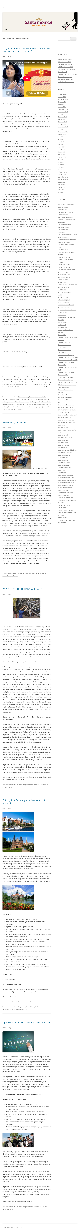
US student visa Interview (66, 510)
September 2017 (63, 132)
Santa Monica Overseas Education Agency (26, 407)
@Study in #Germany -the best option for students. (24, 801)
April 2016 (61, 167)
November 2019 (63, 112)
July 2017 (60, 137)
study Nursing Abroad (65, 488)
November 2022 (63, 99)
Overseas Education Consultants (18, 402)
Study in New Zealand (65, 452)
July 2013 (60, 192)
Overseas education (27, 399)
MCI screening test (64, 300)
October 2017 (62, 129)
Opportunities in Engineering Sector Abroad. (26, 1022)
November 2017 (63, 127)
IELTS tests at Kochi (64, 275)
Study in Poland (63, 460)
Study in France (63, 442)
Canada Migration (63, 227)
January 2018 (62, 124)
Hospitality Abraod (64, 267)
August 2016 (62, 157)
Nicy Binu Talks (62, 322)
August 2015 (62, 187)
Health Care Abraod (64, 265)
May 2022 (61, 104)
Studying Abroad (63, 490)
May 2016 (61, 164)
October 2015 (62, 182)
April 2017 (61, 144)
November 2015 (63, 179)
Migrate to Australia (64, 307)
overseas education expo (66, 355)
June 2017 (61, 139)
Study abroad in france (65, 407)
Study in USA (62, 473)
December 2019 (63, 109)
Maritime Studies (63, 287)
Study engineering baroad (66, 422)
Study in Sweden (63, 465)
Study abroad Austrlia (65, 397)
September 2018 (63, 119)
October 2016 (62, 152)
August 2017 (62, 134)
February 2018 (62, 122)
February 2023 (62, 94)
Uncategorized (62, 508)
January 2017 (62, 149)
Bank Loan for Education (65, 217)
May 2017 (61, 142)
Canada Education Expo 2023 (67, 64)
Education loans (23, 397)
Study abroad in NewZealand (67, 415)
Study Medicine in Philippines (67, 480)
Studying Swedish (63, 495)
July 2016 (60, 159)
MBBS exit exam (63, 297)
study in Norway (63, 457)
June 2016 (61, 162)
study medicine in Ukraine (66, 485)
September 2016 (63, 154)
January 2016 (62, 174)
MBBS (60, 295)
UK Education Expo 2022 (65, 67)
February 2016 (62, 172)
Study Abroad (62, 395)
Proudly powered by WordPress (11, 1227)
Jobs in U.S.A (62, 282)
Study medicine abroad (65, 475)
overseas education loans (66, 377)
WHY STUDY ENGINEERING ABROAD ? (22, 589)
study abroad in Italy (64, 412)
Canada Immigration (64, 225)
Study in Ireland (63, 447)
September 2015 (63, 184)
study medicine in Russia (66, 483)
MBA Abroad (62, 290)
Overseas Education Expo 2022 (68, 360)
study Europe (62, 425)
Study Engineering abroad (38, 402)
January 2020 (62, 107)
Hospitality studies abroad (66, 270)
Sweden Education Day (65, 498)
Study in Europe (26, 404)
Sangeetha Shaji (22, 1009)
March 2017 (61, 147)
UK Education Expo (64, 505)
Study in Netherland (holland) (67, 450)
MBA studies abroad (64, 292)
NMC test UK (62, 325)
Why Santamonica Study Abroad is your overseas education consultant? (26, 50)
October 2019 (62, 114)
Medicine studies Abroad (66, 305)
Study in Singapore (64, 462)
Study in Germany (37, 1007)
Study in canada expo (65, 437)
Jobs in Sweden (63, 280)
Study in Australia (63, 427)
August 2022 (62, 102)
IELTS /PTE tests (63, 272)
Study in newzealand (64, 455)
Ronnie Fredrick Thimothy (16, 409)
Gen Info (61, 262)
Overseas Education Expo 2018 (68, 357)
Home (4, 7)
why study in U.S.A (63, 518)
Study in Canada (15, 404)
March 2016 (61, 169)
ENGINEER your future (14, 422)
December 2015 (63, 177)
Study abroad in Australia (66, 405)
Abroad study (62, 210)
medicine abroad (63, 302)
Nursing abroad (63, 327)
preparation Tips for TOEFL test (68, 382)
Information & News (64, 277)
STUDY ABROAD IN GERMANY (67, 410)
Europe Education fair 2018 (66, 260)
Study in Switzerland (64, 468)
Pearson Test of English (65, 380)
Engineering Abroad (14, 399)
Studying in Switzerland (65, 493)
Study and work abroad (65, 417)
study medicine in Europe (66, 478)
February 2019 (62, 117)
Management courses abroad (67, 285)
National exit (62, 315)
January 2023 (62, 97)
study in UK (61, 470)
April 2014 (61, 189)
